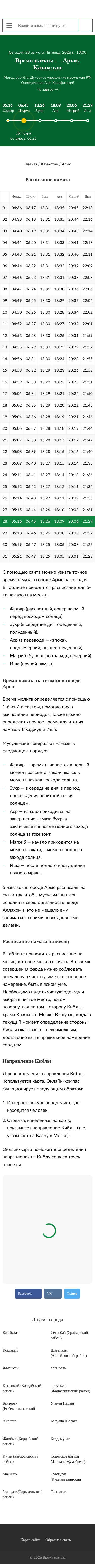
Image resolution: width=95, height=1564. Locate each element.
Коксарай (10, 1350)
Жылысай (11, 1368)
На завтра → (47, 89)
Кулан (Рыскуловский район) (20, 1459)
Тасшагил (59, 1492)
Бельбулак (11, 1332)
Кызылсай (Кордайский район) (22, 1388)
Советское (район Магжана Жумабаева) (68, 1459)
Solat (47, 8)
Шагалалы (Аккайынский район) (69, 1353)
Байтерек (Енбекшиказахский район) (19, 1406)
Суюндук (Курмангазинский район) (66, 1476)
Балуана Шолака (64, 1421)
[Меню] (9, 25)
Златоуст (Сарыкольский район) (22, 1494)
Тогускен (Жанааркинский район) (70, 1388)
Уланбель (58, 1368)
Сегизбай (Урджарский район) (69, 1335)
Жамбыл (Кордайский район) (20, 1441)
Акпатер (9, 1421)
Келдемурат (60, 1438)
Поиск (85, 25)
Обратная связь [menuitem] (58, 1540)
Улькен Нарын (62, 1403)
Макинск (10, 1474)
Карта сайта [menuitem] (31, 1540)
